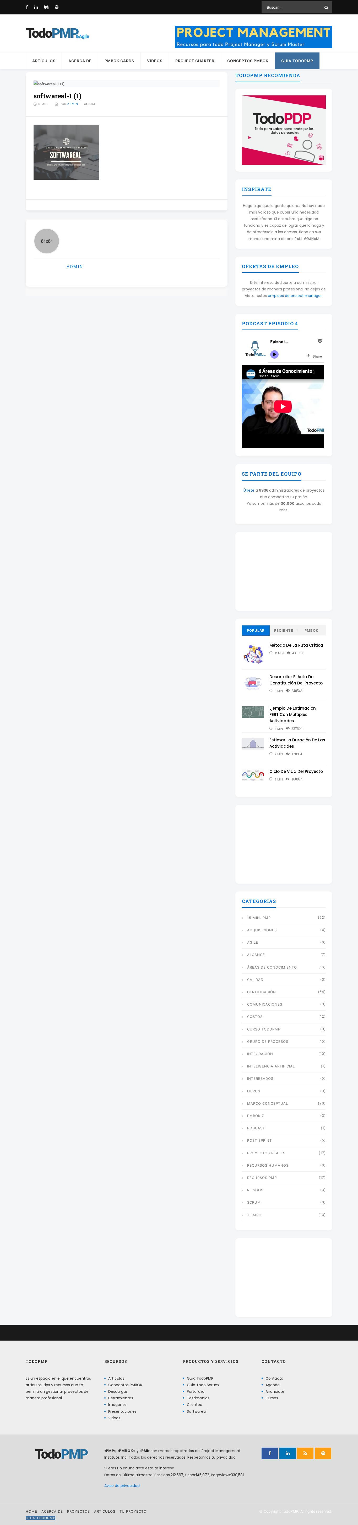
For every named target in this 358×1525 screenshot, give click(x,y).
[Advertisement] (284, 571)
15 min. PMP (259, 918)
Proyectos (78, 1511)
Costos (255, 1016)
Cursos (271, 1398)
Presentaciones (122, 1411)
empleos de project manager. (295, 295)
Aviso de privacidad (122, 1485)
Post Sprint (259, 1140)
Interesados (260, 1078)
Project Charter (194, 61)
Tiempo (254, 1215)
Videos (154, 61)
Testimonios (198, 1398)
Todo (52, 33)
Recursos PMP (262, 1178)
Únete (248, 490)
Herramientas (120, 1398)
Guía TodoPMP (297, 61)
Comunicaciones (264, 1004)
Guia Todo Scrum (203, 1385)
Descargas (118, 1391)
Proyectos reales (266, 1153)
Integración (260, 1054)
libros (253, 1091)
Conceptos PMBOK (247, 61)
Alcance (256, 955)
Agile (252, 942)
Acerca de (80, 61)
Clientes (194, 1404)
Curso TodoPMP (263, 1029)
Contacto (274, 1378)
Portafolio (195, 1391)
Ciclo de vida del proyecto (296, 771)
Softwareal (197, 1411)
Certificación (261, 992)
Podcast (256, 1128)
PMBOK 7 (255, 1116)
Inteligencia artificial (271, 1066)
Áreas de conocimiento (272, 967)
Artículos (44, 61)
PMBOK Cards (119, 61)
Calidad (255, 979)
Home (31, 1511)
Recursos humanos (268, 1165)
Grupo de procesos (267, 1041)
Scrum (254, 1202)
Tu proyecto (133, 1511)
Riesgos (255, 1190)
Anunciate (274, 1391)
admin (72, 104)
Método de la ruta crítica (296, 645)
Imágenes (117, 1404)
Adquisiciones (262, 930)
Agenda (272, 1385)
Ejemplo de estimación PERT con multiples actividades (292, 714)
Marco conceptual (267, 1103)
